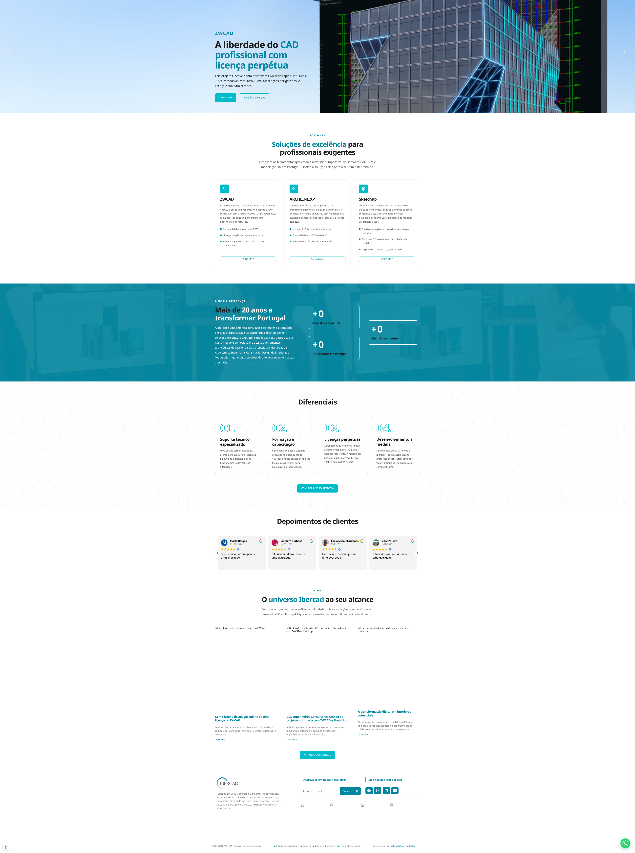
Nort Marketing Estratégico (402, 846)
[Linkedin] (386, 790)
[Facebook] (369, 790)
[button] (10, 51)
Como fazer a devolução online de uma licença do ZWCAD (242, 719)
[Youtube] (395, 790)
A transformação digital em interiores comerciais (384, 713)
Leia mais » (220, 739)
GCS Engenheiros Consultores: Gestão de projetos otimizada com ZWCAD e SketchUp (316, 719)
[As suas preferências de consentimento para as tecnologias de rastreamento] (6, 847)
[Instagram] (377, 790)
